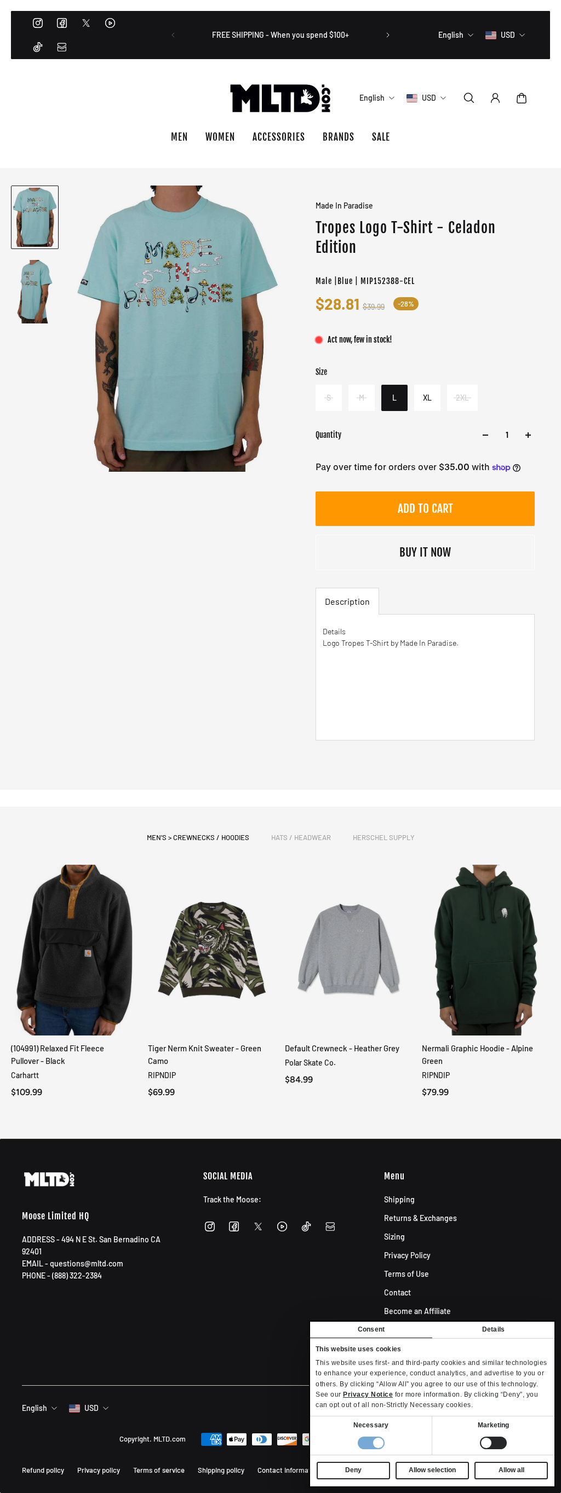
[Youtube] (110, 23)
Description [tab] (347, 601)
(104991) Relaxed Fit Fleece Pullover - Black (57, 1054)
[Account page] (495, 98)
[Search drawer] (469, 98)
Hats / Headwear (301, 837)
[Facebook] (62, 23)
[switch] (493, 1443)
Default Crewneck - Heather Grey (342, 1048)
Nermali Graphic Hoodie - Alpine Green (477, 1054)
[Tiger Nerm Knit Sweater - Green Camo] (212, 950)
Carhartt (25, 1075)
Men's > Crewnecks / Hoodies (198, 837)
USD (91, 1408)
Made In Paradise (344, 205)
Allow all (511, 1470)
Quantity (328, 434)
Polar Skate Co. (310, 1062)
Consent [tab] (371, 1329)
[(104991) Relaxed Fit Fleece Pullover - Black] (75, 950)
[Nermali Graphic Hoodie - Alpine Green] (486, 950)
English (34, 1408)
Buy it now (425, 552)
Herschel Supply (384, 837)
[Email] (62, 47)
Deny (353, 1470)
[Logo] (280, 98)
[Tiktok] (38, 47)
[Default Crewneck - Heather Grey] (349, 950)
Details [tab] (493, 1329)
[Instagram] (38, 23)
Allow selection (432, 1470)
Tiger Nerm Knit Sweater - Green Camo (204, 1054)
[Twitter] (86, 23)
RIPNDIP (162, 1075)
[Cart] (521, 98)
